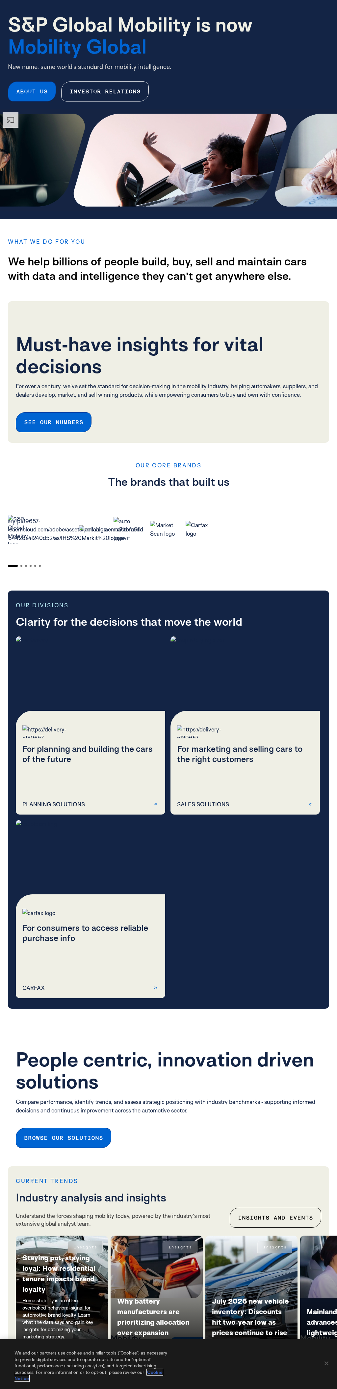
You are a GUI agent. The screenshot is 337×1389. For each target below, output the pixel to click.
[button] (90, 725)
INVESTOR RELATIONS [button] (105, 91)
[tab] (13, 566)
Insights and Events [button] (275, 1218)
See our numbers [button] (53, 422)
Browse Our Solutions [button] (63, 1138)
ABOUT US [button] (32, 91)
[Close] (326, 1363)
